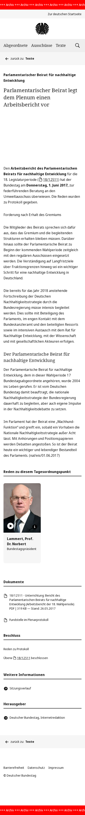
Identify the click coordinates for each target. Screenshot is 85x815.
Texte (61, 45)
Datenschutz (36, 768)
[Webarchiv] (42, 29)
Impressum (56, 768)
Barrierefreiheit (13, 768)
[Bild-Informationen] (34, 526)
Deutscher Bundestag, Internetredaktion (37, 717)
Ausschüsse (41, 45)
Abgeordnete (15, 45)
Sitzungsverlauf (20, 688)
